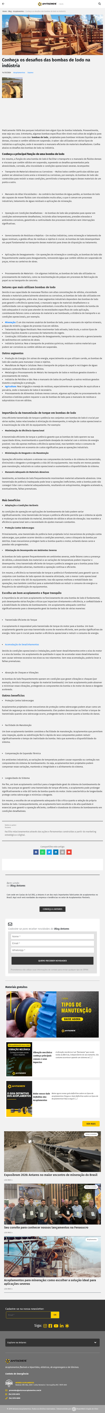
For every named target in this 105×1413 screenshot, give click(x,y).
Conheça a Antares (52, 909)
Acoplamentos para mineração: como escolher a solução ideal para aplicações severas (50, 1282)
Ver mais (91, 1123)
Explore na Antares (16, 1342)
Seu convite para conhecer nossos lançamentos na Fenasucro (46, 1227)
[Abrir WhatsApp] (98, 1406)
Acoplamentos (18, 11)
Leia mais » (8, 1180)
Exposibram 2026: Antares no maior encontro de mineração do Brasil (50, 1175)
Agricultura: (11, 386)
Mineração (10, 322)
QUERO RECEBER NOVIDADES (52, 961)
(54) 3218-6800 (14, 1398)
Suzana (30, 72)
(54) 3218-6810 (14, 1394)
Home (4, 11)
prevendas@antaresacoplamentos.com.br (25, 1390)
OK (55, 1315)
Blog (10, 11)
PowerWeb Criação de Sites (87, 1409)
